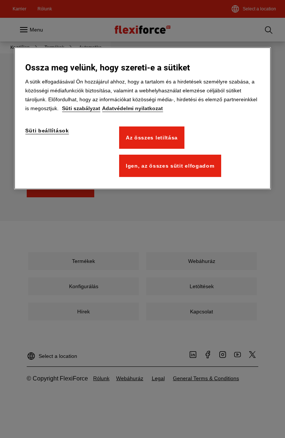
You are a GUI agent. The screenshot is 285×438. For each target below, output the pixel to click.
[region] (142, 118)
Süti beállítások (47, 131)
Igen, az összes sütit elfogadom (170, 166)
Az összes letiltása (152, 138)
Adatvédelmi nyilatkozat (132, 108)
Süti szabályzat (81, 108)
